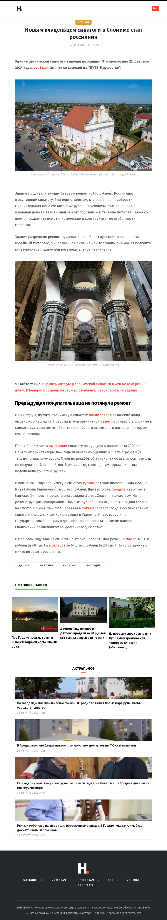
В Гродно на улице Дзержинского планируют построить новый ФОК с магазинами (77, 745)
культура (69, 565)
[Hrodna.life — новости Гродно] (19, 8)
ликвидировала (95, 508)
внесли (108, 421)
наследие (93, 565)
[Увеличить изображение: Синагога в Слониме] (146, 85)
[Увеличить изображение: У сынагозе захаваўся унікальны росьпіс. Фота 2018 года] (146, 267)
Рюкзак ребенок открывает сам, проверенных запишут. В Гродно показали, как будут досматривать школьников (80, 828)
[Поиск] (142, 8)
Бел (155, 8)
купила (89, 483)
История (83, 22)
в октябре (56, 545)
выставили (58, 446)
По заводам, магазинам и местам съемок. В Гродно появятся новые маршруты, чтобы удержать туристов (79, 705)
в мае (128, 539)
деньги (24, 565)
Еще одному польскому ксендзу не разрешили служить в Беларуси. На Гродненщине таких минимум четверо (83, 785)
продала (119, 489)
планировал (98, 415)
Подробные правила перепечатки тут (117, 913)
